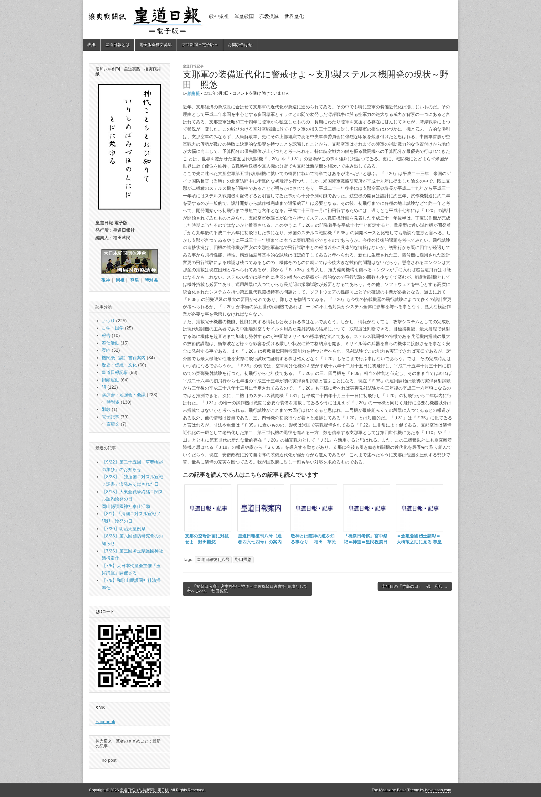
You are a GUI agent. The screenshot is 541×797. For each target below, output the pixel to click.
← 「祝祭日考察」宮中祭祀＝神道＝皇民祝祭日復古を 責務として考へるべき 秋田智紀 (247, 589)
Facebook (105, 721)
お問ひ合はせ (240, 44)
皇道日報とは (117, 44)
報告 (106, 335)
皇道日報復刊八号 (213, 559)
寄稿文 (113, 424)
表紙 (91, 44)
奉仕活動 (110, 342)
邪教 (106, 409)
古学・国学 (113, 327)
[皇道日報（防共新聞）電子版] (270, 19)
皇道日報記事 (193, 66)
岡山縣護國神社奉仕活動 (126, 506)
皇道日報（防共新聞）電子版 (144, 790)
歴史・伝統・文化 (119, 364)
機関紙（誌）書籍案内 (124, 357)
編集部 (194, 93)
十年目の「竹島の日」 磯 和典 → (415, 586)
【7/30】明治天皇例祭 (124, 528)
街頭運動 (110, 379)
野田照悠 (243, 559)
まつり (108, 320)
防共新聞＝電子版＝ (200, 44)
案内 (106, 350)
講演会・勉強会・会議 (124, 394)
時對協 (113, 402)
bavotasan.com (438, 790)
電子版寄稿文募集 (155, 44)
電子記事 (110, 416)
